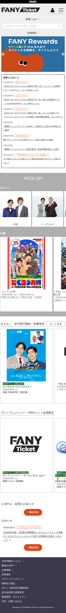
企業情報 (6, 570)
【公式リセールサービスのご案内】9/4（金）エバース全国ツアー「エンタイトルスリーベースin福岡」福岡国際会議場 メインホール (32, 115)
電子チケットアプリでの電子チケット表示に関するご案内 (28, 140)
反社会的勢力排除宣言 (13, 592)
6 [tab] (43, 72)
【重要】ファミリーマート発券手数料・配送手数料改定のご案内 (31, 149)
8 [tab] (56, 72)
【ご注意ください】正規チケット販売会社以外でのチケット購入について (32, 161)
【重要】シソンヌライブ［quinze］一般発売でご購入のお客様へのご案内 (32, 128)
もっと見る (56, 323)
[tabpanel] (33, 54)
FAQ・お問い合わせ (12, 601)
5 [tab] (37, 72)
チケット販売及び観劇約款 (15, 588)
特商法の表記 (8, 583)
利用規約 (6, 574)
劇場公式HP (8, 565)
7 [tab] (50, 72)
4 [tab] (30, 72)
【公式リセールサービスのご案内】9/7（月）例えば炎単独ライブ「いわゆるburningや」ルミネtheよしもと (31, 101)
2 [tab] (18, 72)
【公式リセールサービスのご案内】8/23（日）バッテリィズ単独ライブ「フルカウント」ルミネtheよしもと (32, 88)
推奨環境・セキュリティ (14, 596)
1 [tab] (11, 72)
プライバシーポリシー (13, 579)
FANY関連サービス (11, 561)
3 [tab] (24, 72)
